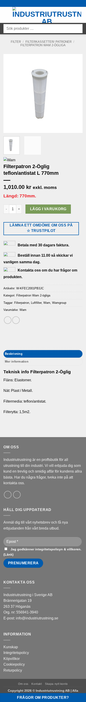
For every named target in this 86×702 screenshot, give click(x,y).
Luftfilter (36, 302)
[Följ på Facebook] (17, 494)
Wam (46, 302)
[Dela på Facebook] (7, 320)
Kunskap (10, 647)
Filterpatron (21, 302)
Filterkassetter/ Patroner (48, 41)
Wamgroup (59, 302)
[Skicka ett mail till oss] (7, 494)
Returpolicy (12, 670)
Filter (16, 41)
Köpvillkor (11, 659)
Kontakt (36, 684)
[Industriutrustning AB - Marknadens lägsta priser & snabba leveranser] (46, 15)
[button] (6, 14)
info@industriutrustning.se (37, 618)
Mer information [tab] (16, 361)
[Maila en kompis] (16, 320)
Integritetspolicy (16, 653)
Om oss (23, 684)
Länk (8, 554)
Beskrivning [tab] (13, 353)
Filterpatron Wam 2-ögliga (43, 45)
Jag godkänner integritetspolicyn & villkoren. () (42, 551)
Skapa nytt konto (56, 684)
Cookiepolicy (14, 664)
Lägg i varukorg (48, 209)
